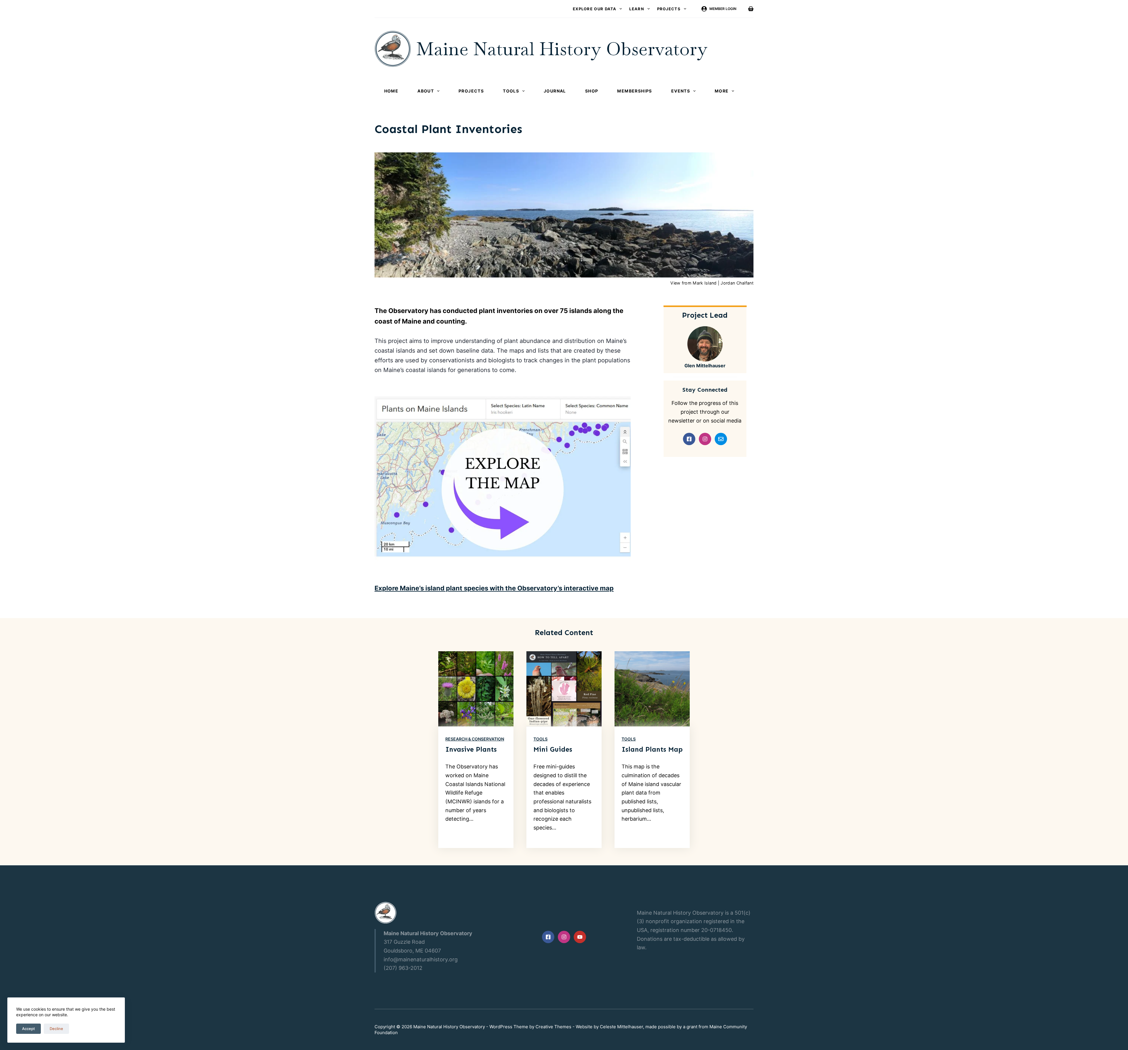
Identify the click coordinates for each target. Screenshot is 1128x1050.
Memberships (634, 90)
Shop (591, 90)
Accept (28, 1028)
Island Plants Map (652, 749)
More (722, 90)
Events (680, 90)
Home (391, 90)
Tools (511, 90)
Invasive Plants (471, 749)
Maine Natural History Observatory (561, 48)
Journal (555, 90)
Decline (56, 1028)
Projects (669, 8)
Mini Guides (552, 749)
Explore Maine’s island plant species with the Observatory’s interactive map (494, 588)
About (425, 90)
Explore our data (595, 8)
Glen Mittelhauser (705, 365)
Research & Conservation (474, 738)
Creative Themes (553, 1026)
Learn (636, 8)
